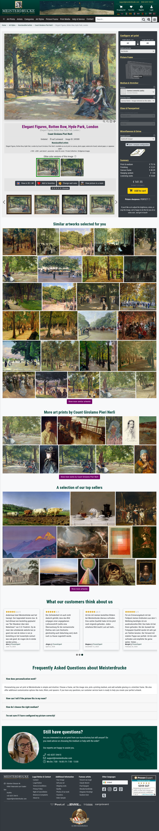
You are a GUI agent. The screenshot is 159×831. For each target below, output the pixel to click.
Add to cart (139, 190)
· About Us (35, 798)
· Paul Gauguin (84, 786)
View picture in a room (93, 183)
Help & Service (78, 19)
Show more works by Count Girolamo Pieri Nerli (79, 477)
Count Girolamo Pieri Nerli (44, 25)
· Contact (35, 780)
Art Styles (40, 19)
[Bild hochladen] (154, 19)
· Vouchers (59, 795)
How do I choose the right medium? (22, 707)
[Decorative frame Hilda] (101, 204)
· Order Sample (61, 798)
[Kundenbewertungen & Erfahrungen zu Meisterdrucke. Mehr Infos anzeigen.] (144, 785)
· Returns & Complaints (40, 795)
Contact (90, 19)
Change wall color (69, 183)
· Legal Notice (37, 783)
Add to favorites (47, 183)
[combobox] (137, 51)
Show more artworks (79, 589)
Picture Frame (52, 19)
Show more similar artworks (79, 401)
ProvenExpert (18, 644)
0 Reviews (65, 188)
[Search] (143, 19)
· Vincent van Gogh (85, 780)
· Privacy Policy (37, 789)
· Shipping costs (61, 786)
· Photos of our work (62, 792)
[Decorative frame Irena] (74, 204)
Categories (29, 19)
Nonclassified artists (25, 25)
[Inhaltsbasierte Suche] (148, 19)
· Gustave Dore (84, 795)
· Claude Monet (84, 783)
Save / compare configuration (138, 145)
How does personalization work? (21, 678)
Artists (19, 19)
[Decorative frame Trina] (46, 204)
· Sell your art (60, 783)
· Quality (58, 789)
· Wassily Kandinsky (85, 789)
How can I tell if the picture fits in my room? (26, 698)
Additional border (125, 48)
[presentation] (4, 202)
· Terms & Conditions (39, 786)
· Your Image (60, 780)
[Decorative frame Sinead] (18, 204)
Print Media (65, 19)
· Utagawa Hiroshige (86, 792)
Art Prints (11, 19)
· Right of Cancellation (39, 792)
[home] (4, 19)
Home (4, 25)
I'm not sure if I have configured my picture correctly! (30, 715)
